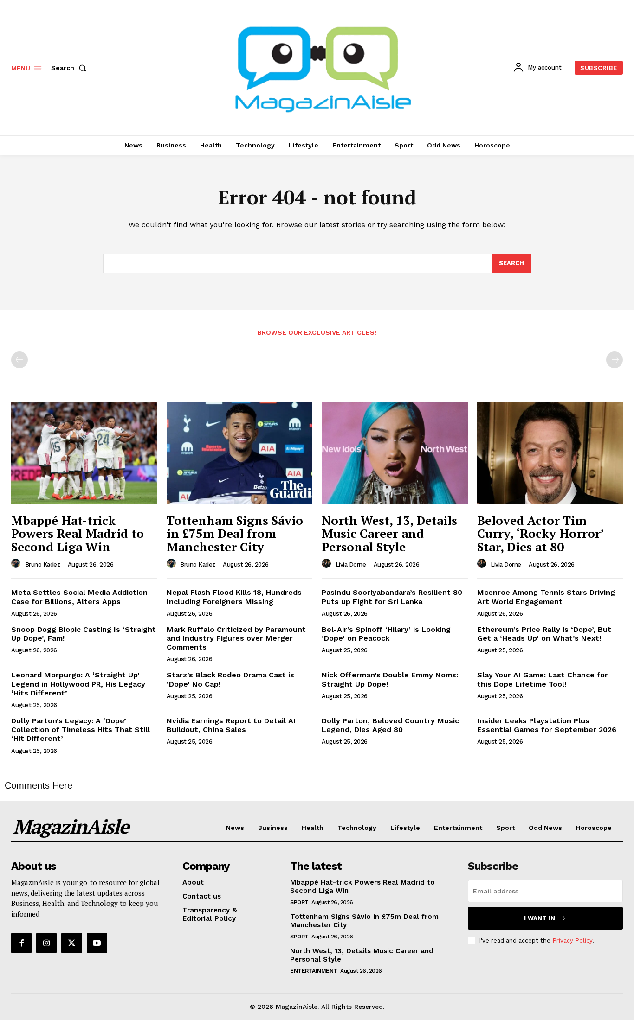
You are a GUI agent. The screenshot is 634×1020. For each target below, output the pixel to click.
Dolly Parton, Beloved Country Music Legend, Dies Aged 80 (390, 725)
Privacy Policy (572, 940)
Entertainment (313, 971)
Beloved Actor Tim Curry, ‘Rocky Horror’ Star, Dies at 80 (540, 533)
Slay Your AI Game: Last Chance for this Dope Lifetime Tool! (542, 679)
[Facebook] (21, 943)
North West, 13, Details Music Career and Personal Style (389, 533)
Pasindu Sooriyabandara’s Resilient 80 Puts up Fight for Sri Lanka (392, 597)
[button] (70, 67)
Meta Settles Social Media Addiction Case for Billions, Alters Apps (79, 597)
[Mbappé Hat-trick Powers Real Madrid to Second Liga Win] (84, 453)
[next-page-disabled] (614, 359)
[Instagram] (46, 943)
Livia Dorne (351, 564)
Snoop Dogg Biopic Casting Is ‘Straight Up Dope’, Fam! (83, 634)
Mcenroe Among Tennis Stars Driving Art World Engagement (546, 597)
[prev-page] (19, 359)
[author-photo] (17, 564)
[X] (71, 943)
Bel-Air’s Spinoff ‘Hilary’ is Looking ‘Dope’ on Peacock (386, 634)
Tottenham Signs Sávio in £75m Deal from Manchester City (235, 533)
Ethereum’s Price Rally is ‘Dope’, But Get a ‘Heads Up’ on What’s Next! (544, 634)
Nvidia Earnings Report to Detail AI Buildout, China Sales (231, 725)
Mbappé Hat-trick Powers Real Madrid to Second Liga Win (77, 533)
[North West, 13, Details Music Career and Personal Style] (395, 453)
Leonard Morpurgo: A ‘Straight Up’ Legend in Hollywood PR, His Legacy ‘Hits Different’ (78, 683)
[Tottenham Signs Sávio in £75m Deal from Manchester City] (240, 453)
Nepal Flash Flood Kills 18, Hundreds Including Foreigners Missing (234, 597)
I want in (539, 918)
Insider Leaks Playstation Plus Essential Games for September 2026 (546, 725)
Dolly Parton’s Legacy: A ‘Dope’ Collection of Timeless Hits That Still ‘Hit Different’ (80, 729)
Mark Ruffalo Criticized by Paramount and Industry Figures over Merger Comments (236, 638)
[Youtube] (97, 943)
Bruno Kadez (42, 564)
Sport (299, 902)
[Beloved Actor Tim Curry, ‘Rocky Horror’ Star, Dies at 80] (550, 453)
